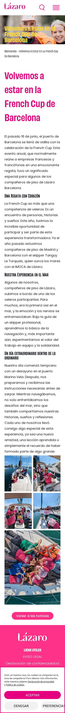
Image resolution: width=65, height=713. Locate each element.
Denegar (21, 706)
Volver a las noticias (32, 616)
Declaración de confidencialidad (32, 663)
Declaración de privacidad (41, 681)
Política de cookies (15, 684)
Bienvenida (11, 51)
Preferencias (52, 706)
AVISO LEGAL (32, 656)
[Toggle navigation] (56, 7)
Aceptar (32, 695)
